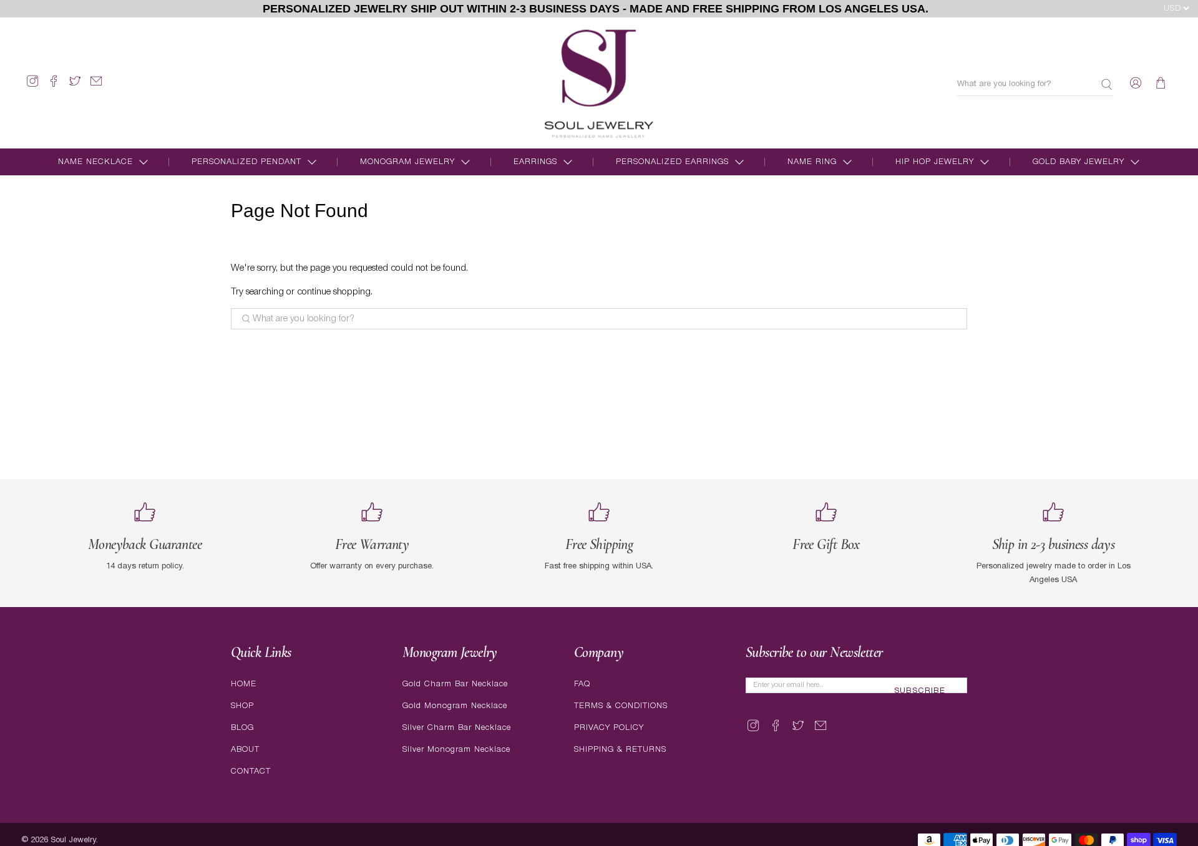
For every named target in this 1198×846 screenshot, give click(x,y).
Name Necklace (95, 161)
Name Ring (812, 161)
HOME (243, 684)
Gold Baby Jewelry (1078, 161)
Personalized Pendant (246, 161)
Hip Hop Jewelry (934, 161)
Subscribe (919, 691)
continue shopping (334, 292)
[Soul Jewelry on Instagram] (32, 86)
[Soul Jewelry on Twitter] (74, 86)
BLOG (242, 727)
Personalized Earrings (672, 161)
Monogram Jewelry (407, 161)
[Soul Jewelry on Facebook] (53, 86)
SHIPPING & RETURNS (620, 749)
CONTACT (251, 771)
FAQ (582, 684)
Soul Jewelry (73, 840)
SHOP (242, 706)
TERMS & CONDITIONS (621, 706)
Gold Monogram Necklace (454, 706)
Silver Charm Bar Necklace (456, 727)
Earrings (535, 161)
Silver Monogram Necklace (456, 749)
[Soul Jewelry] (599, 83)
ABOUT (245, 749)
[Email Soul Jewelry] (96, 86)
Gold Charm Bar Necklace (455, 684)
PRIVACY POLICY (609, 727)
